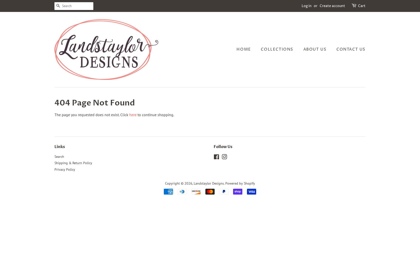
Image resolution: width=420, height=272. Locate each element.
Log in (307, 6)
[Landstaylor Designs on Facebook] (216, 158)
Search (59, 156)
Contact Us (351, 49)
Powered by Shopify (240, 183)
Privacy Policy (64, 169)
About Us (315, 49)
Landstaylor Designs (209, 183)
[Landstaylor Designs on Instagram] (224, 158)
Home (243, 49)
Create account (332, 6)
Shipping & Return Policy (73, 163)
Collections (277, 49)
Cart (362, 6)
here (133, 114)
